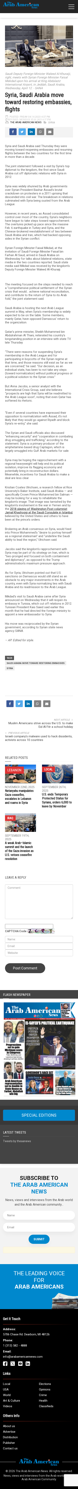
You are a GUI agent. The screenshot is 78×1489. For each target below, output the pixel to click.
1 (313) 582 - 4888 (15, 1345)
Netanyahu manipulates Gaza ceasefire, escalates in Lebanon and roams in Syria (19, 797)
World (7, 1395)
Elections (45, 1384)
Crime (43, 1395)
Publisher (9, 1443)
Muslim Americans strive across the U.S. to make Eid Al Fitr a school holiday (40, 725)
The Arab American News (25, 122)
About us (9, 1426)
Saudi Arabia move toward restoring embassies (36, 663)
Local (48, 769)
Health (43, 1400)
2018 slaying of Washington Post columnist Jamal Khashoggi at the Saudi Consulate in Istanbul (38, 510)
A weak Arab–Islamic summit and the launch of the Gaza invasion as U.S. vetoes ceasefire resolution (19, 851)
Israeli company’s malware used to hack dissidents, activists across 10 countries (38, 738)
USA (6, 1389)
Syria (51, 122)
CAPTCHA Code (15, 931)
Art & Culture (11, 1400)
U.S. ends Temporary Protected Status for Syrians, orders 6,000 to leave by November (57, 800)
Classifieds (46, 1406)
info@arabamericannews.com (23, 1356)
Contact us (10, 1448)
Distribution (10, 1437)
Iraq (10, 818)
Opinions (44, 1389)
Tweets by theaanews (17, 1141)
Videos (7, 1406)
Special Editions (39, 1115)
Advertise (9, 1431)
